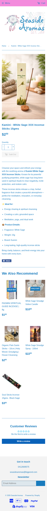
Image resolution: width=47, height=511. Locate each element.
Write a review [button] (23, 441)
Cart (43, 3)
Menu (7, 3)
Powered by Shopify (32, 495)
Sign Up (40, 483)
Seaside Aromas (17, 495)
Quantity (5, 142)
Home (4, 46)
